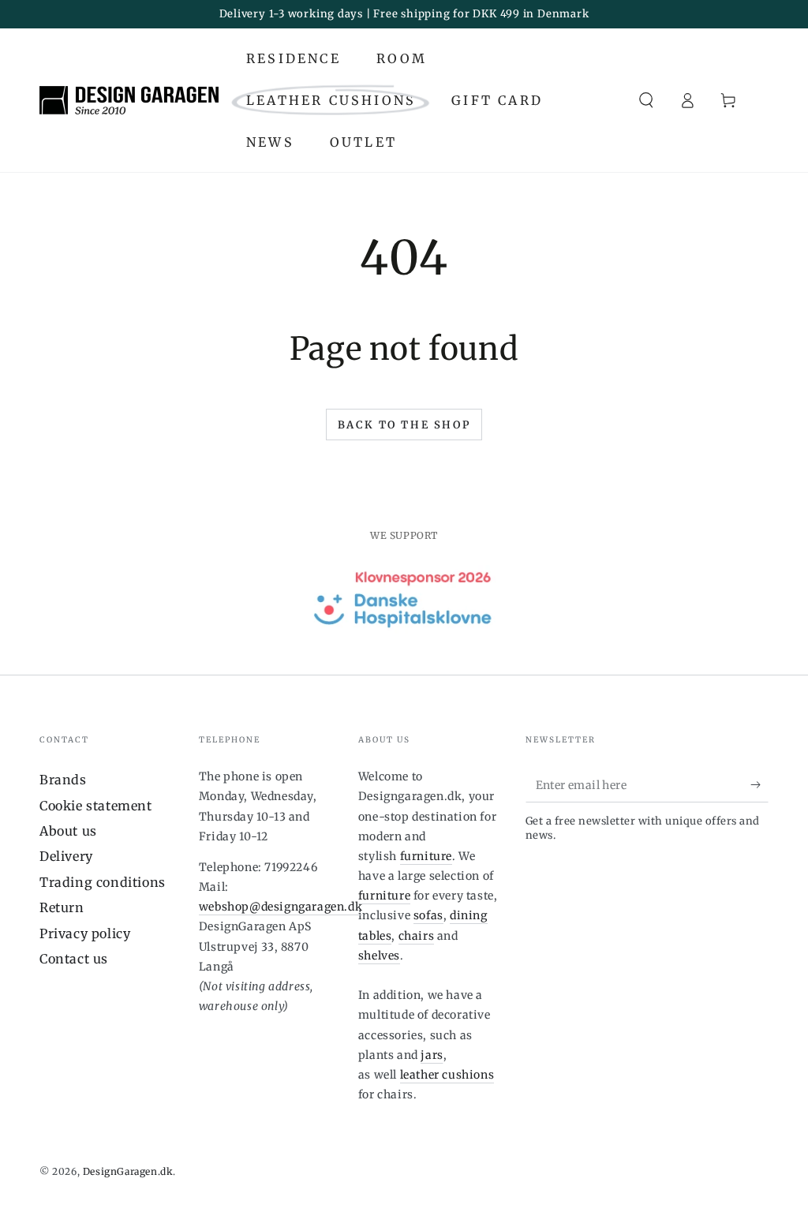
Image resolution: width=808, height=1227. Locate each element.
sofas (428, 915)
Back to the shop (404, 425)
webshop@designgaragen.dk (280, 907)
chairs (416, 936)
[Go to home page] (129, 100)
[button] (646, 100)
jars (432, 1055)
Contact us (73, 959)
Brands (63, 779)
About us (68, 831)
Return (61, 907)
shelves (379, 955)
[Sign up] (759, 784)
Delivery (66, 856)
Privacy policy (84, 933)
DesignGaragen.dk (128, 1171)
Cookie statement (95, 806)
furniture (426, 856)
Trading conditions (102, 882)
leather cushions (447, 1075)
